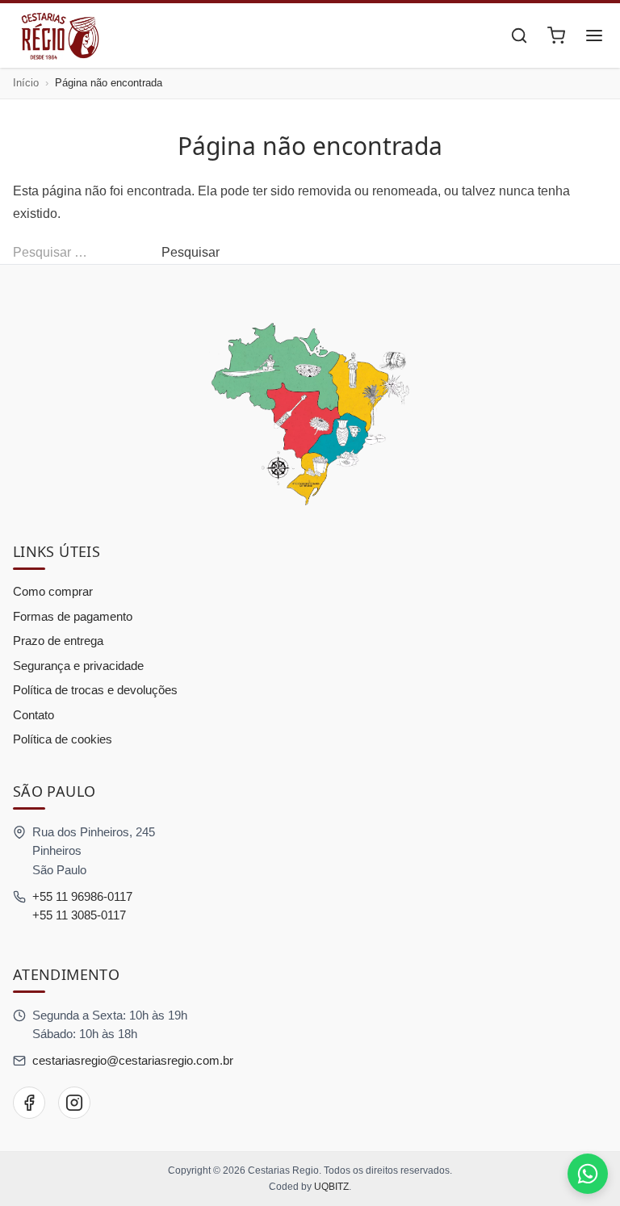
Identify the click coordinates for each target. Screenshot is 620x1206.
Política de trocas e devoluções (95, 690)
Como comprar (53, 591)
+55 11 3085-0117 (79, 915)
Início (26, 83)
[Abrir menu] (594, 35)
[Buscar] (519, 35)
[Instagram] (74, 1103)
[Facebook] (29, 1103)
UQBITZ (331, 1186)
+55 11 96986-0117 (82, 896)
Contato (33, 715)
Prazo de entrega (58, 640)
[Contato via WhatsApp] (588, 1174)
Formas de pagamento (72, 616)
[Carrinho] (556, 35)
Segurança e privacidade (78, 665)
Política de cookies (62, 739)
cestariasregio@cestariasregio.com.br (132, 1060)
